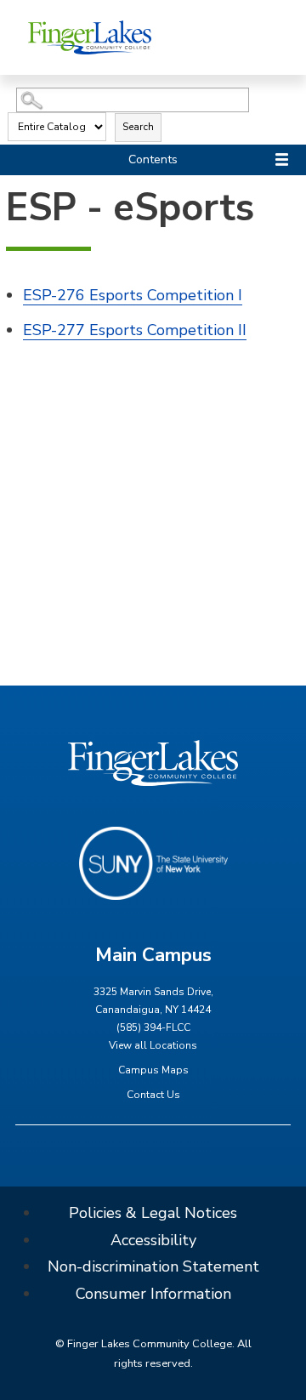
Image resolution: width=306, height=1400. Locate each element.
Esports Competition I (132, 295)
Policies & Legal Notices (153, 1213)
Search (138, 127)
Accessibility (153, 1240)
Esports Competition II (134, 330)
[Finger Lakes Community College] (89, 37)
